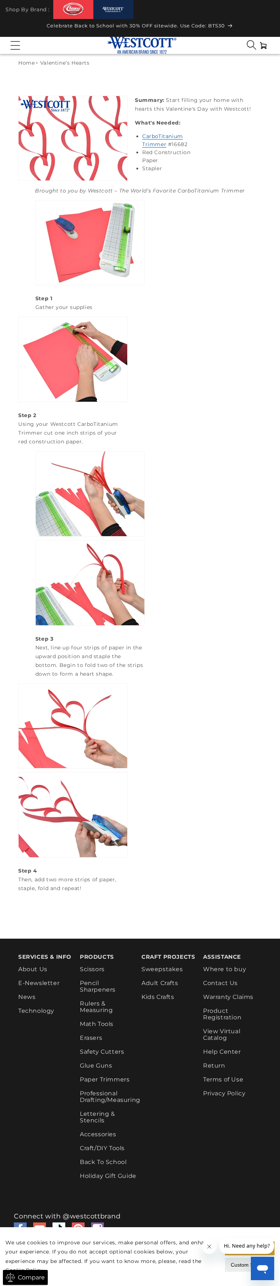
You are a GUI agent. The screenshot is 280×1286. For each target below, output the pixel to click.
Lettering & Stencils (97, 1117)
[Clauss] (73, 9)
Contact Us (220, 983)
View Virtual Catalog (221, 1034)
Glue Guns (96, 1065)
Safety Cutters (102, 1051)
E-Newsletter (38, 983)
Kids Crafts (157, 996)
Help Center (222, 1051)
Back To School (103, 1162)
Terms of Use (223, 1079)
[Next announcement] (267, 28)
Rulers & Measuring (96, 1007)
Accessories (98, 1134)
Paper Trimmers (104, 1079)
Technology (36, 1010)
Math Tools (96, 1023)
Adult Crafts (159, 983)
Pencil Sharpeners (98, 986)
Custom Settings (250, 1265)
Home (26, 63)
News (26, 996)
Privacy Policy (224, 1093)
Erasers (91, 1037)
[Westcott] (113, 9)
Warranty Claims (228, 996)
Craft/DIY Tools (102, 1148)
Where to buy (224, 969)
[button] (15, 45)
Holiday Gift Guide (108, 1175)
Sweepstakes (162, 969)
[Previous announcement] (12, 28)
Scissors (92, 969)
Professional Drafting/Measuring (110, 1096)
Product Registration (222, 1014)
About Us (32, 969)
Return (214, 1065)
